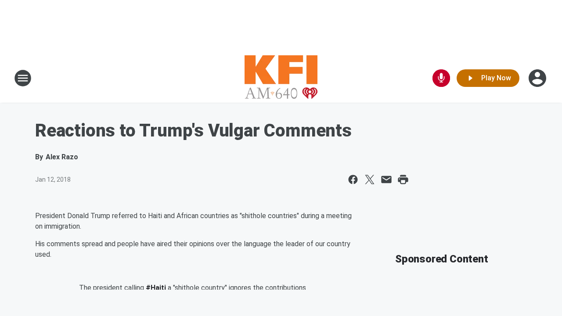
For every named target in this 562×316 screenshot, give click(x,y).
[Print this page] (403, 179)
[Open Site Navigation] (23, 78)
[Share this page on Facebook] (353, 179)
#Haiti (156, 288)
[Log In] (538, 78)
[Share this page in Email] (386, 179)
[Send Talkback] (441, 78)
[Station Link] (281, 78)
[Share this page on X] (370, 179)
